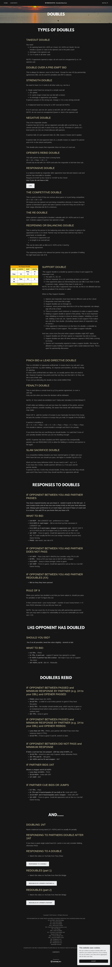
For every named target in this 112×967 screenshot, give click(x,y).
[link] (56, 3)
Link (30, 185)
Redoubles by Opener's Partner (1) (41, 883)
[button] (105, 3)
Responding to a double (37, 864)
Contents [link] (13, 3)
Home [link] (6, 3)
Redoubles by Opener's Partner (40, 902)
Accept (93, 961)
